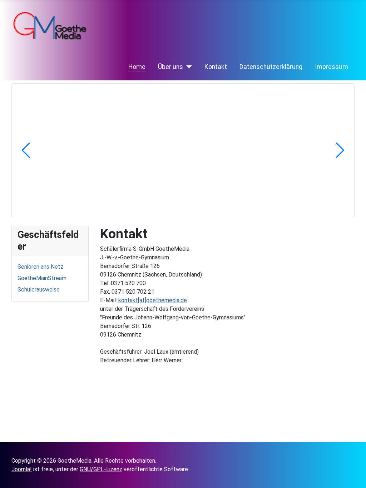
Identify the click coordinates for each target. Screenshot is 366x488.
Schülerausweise (39, 289)
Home (136, 66)
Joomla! (21, 469)
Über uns (170, 66)
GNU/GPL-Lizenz (101, 469)
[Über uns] (187, 66)
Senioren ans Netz (40, 266)
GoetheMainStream (42, 278)
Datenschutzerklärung (270, 66)
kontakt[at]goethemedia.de (152, 300)
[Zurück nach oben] (357, 479)
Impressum (331, 66)
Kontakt (215, 66)
